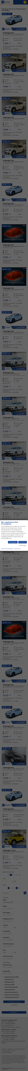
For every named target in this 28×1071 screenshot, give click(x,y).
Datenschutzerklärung (7, 548)
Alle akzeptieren (13, 542)
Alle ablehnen (22, 542)
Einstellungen (22, 545)
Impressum (17, 548)
